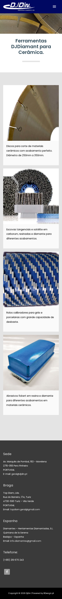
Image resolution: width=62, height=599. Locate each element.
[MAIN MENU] (54, 6)
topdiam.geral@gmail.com (25, 509)
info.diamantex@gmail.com (25, 541)
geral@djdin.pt (19, 474)
